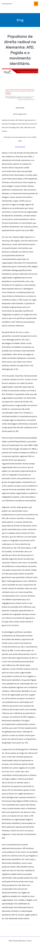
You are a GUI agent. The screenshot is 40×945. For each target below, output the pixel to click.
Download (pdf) (20, 147)
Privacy (29, 941)
